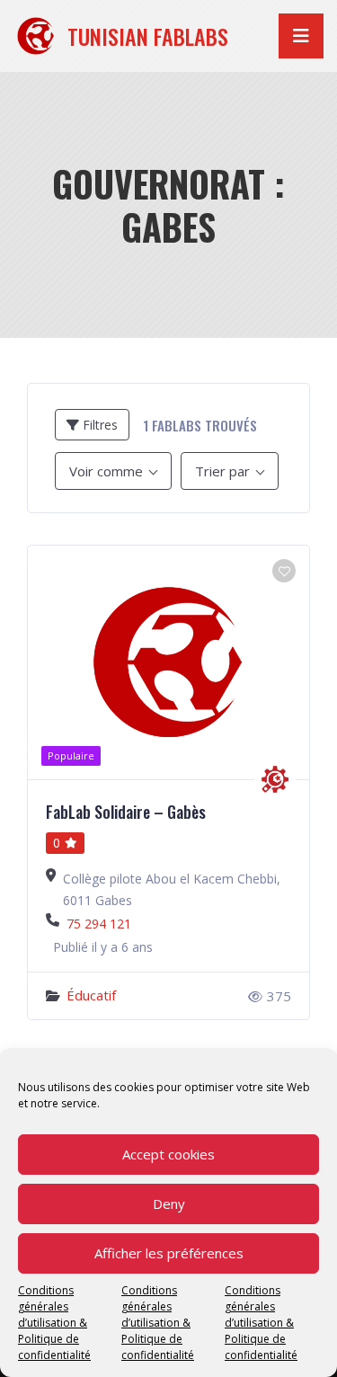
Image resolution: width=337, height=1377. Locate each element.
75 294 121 (99, 923)
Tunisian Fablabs (147, 36)
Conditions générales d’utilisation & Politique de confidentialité (54, 1323)
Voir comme (106, 471)
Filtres (98, 424)
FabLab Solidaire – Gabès (126, 811)
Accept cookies (168, 1154)
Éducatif (91, 995)
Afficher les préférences (169, 1253)
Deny (169, 1204)
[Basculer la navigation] (301, 35)
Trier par (222, 471)
